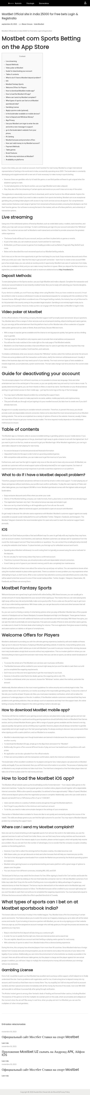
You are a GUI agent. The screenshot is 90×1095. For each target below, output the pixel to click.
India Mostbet (39, 24)
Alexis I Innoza (27, 24)
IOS (7, 81)
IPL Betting (10, 137)
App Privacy (10, 120)
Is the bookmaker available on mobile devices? (23, 114)
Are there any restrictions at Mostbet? (20, 156)
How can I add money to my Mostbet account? (23, 143)
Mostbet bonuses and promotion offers (20, 140)
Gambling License (12, 107)
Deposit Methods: (12, 64)
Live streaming (11, 61)
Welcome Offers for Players (16, 87)
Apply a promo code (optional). (17, 110)
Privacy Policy (65, 1092)
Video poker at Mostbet (14, 68)
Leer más (5, 1043)
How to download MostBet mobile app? (20, 91)
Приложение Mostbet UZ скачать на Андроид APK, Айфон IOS (43, 1053)
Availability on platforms (15, 160)
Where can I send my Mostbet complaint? (21, 97)
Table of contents (12, 74)
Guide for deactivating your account (19, 71)
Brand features (11, 153)
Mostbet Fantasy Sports (15, 84)
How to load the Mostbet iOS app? (18, 94)
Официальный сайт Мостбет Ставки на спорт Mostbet (40, 1037)
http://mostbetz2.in (66, 270)
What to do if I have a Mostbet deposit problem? (23, 78)
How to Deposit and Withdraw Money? (20, 117)
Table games (10, 150)
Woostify (56, 1092)
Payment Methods (13, 146)
